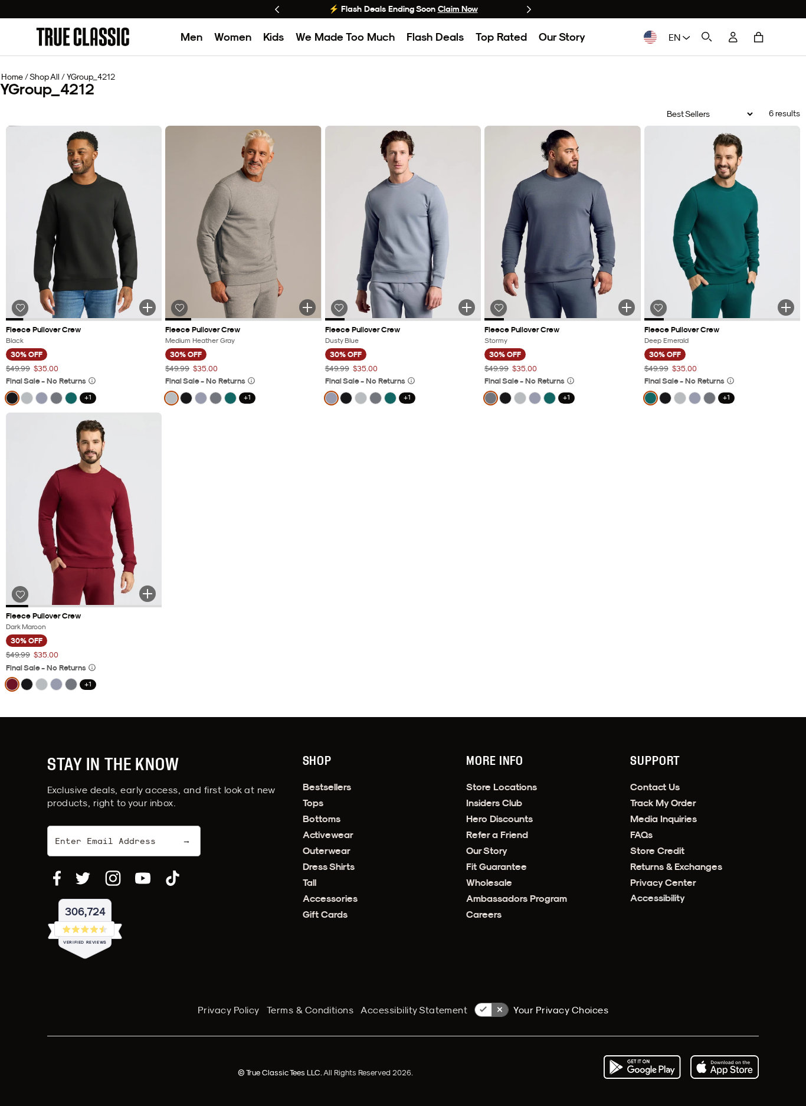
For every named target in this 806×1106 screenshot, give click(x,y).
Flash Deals (435, 37)
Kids (273, 37)
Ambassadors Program (516, 898)
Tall (309, 882)
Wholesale (489, 882)
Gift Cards (325, 914)
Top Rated (501, 37)
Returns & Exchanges (676, 866)
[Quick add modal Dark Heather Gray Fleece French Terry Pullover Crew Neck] (307, 307)
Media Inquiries (663, 819)
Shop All (45, 76)
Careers (484, 914)
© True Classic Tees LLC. (280, 1072)
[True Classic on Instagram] (113, 878)
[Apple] (724, 1067)
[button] (759, 37)
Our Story (562, 37)
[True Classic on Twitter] (83, 878)
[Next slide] (529, 9)
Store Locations (501, 787)
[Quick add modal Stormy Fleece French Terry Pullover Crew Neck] (626, 307)
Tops (313, 803)
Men (191, 37)
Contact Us (655, 787)
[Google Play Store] (642, 1067)
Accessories (330, 898)
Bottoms (321, 819)
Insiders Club (494, 803)
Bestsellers (327, 787)
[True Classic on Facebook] (57, 878)
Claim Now (458, 9)
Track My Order (663, 803)
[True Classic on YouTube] (142, 878)
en (676, 37)
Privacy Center (663, 882)
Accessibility (657, 898)
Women (232, 37)
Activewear (328, 835)
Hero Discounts (499, 819)
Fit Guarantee (496, 866)
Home (12, 76)
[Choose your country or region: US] (650, 37)
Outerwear (326, 851)
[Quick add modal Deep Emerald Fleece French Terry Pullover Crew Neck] (786, 307)
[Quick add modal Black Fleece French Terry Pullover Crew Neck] (147, 307)
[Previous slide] (277, 9)
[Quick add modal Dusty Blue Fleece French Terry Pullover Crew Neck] (466, 307)
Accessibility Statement (414, 1009)
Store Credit (657, 851)
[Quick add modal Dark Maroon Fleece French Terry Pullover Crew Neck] (147, 593)
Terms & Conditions (310, 1009)
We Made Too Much (345, 37)
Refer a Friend (497, 835)
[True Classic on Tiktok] (173, 878)
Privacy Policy (229, 1009)
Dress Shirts (329, 866)
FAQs (641, 835)
